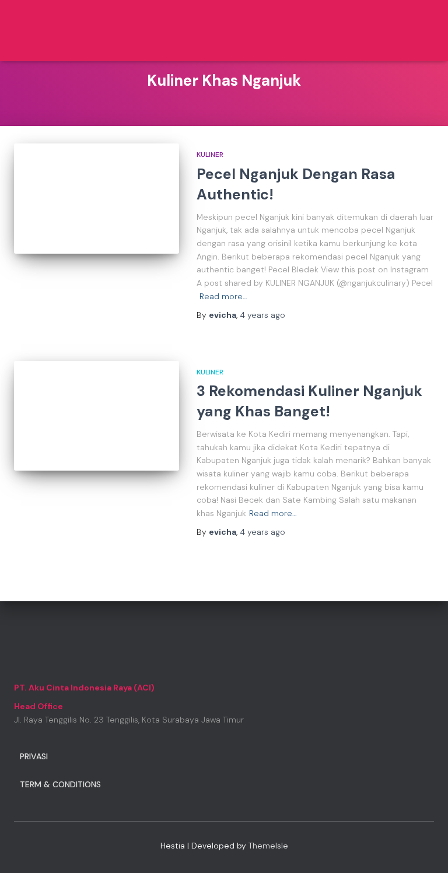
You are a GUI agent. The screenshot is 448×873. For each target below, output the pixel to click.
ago (262, 315)
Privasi (34, 756)
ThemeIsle (268, 845)
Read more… (223, 296)
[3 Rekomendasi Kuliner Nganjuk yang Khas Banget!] (96, 416)
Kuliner (210, 154)
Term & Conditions (60, 784)
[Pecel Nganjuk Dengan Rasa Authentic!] (96, 198)
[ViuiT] (57, 31)
